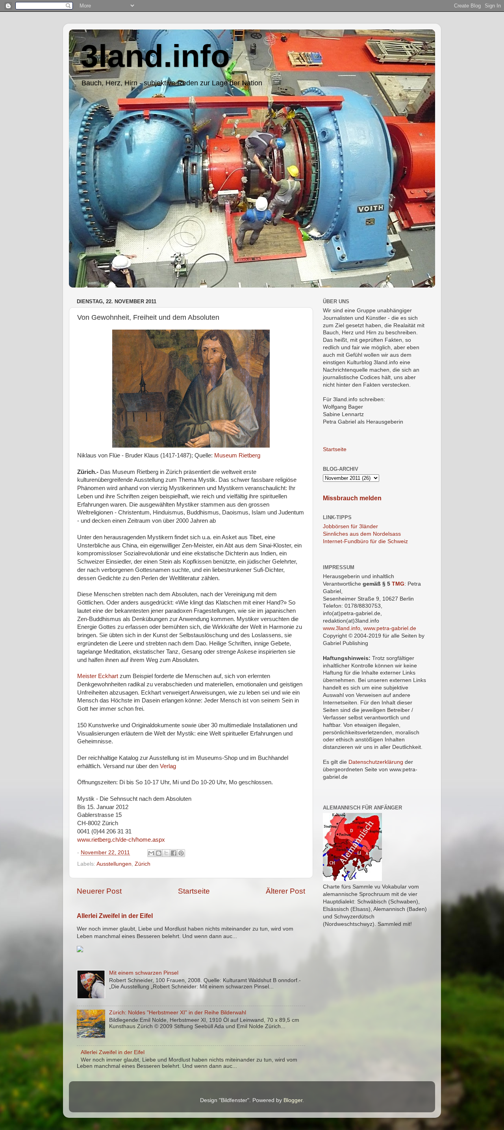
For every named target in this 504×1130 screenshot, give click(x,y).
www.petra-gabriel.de (389, 628)
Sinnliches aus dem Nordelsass (362, 534)
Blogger (293, 1100)
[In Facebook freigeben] (174, 853)
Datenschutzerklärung (375, 762)
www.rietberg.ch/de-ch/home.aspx (121, 840)
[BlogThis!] (159, 853)
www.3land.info (341, 628)
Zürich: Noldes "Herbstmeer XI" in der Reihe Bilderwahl (177, 1013)
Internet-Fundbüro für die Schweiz (365, 541)
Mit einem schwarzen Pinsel (143, 973)
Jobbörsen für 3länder (350, 526)
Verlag (168, 766)
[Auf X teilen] (166, 853)
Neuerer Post (99, 891)
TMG (398, 584)
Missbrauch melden (352, 498)
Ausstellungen (114, 864)
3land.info (155, 56)
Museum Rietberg (237, 455)
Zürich (142, 864)
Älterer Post (285, 891)
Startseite (194, 891)
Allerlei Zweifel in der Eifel (115, 915)
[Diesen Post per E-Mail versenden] (151, 853)
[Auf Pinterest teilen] (181, 853)
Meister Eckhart (97, 676)
